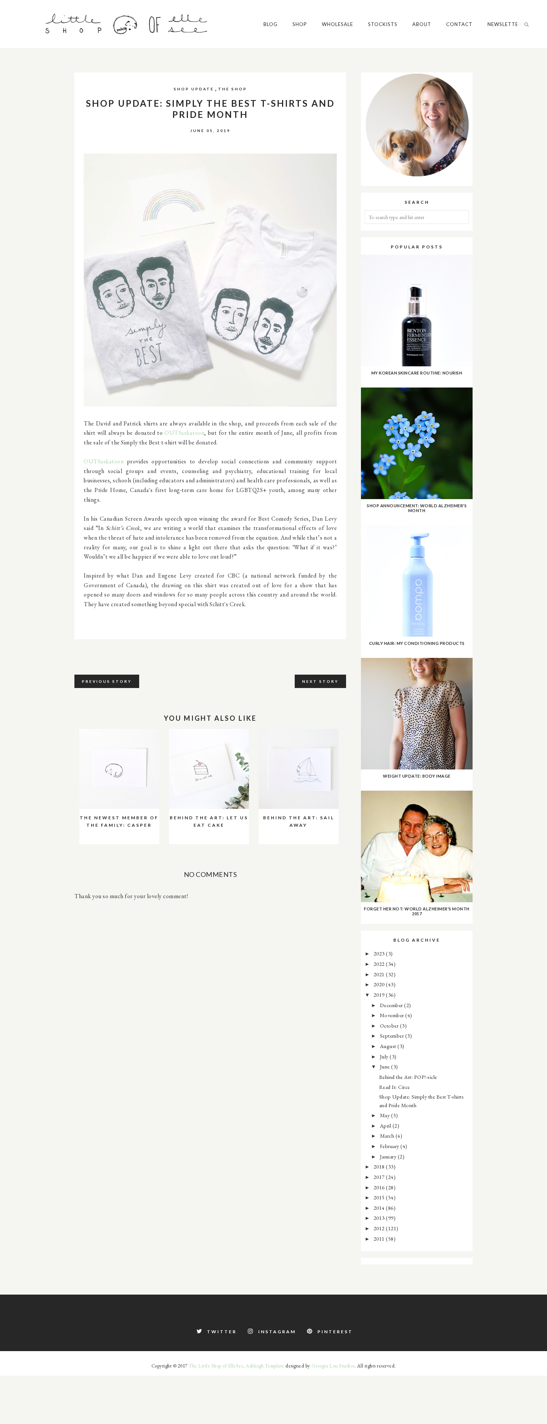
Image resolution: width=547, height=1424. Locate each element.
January (389, 1156)
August (389, 1045)
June (385, 1066)
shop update (194, 89)
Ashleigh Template (265, 1366)
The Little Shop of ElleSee (216, 1366)
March (388, 1135)
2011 (380, 1238)
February (390, 1146)
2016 (380, 1187)
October (390, 1025)
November (393, 1015)
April (386, 1125)
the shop (232, 89)
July (385, 1056)
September (392, 1035)
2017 (380, 1176)
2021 (380, 974)
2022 (380, 963)
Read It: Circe (394, 1086)
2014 (380, 1207)
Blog (270, 24)
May (385, 1115)
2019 (380, 994)
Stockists (382, 24)
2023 (380, 953)
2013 (380, 1217)
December (392, 1005)
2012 (380, 1228)
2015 (380, 1197)
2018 (380, 1166)
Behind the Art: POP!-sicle (408, 1076)
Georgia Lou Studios (333, 1366)
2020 (380, 984)
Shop (299, 24)
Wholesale (337, 24)
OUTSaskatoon (184, 433)
